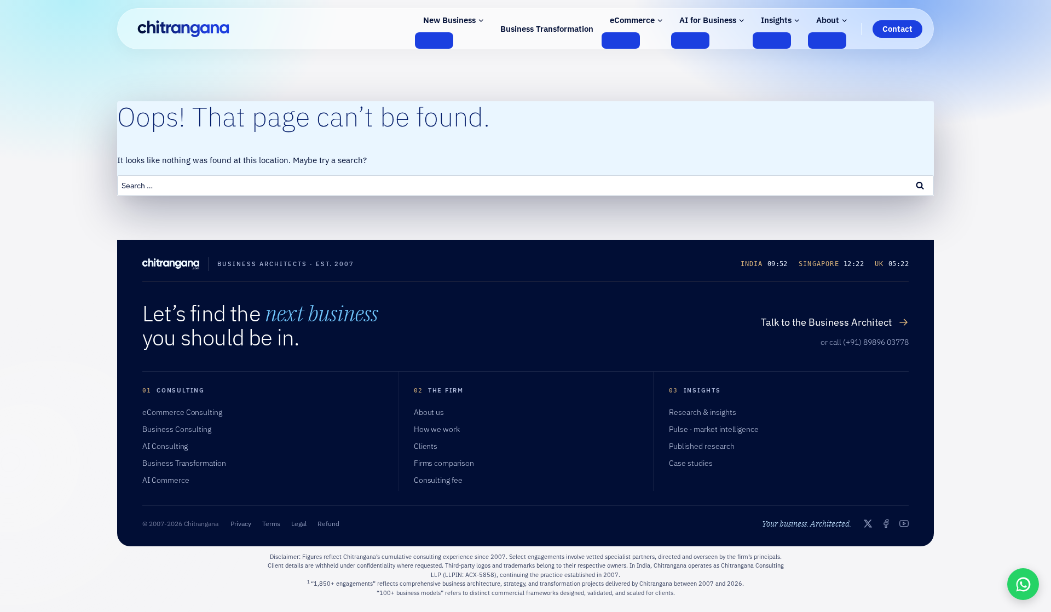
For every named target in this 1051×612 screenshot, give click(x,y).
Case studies (691, 463)
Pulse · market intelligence (714, 429)
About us (429, 412)
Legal (299, 523)
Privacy (240, 523)
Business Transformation (546, 29)
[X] (868, 523)
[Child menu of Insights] (772, 40)
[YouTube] (904, 523)
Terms (271, 523)
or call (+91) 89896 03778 (865, 342)
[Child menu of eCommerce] (621, 40)
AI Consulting (165, 446)
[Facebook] (886, 523)
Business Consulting (176, 429)
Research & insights (702, 412)
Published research (701, 446)
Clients (426, 446)
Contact (897, 29)
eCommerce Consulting (182, 412)
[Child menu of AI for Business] (690, 40)
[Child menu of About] (827, 40)
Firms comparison (444, 463)
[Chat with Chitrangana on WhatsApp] (1023, 584)
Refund (328, 523)
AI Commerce (165, 480)
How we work (437, 429)
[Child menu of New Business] (434, 40)
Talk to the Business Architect (835, 322)
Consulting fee (438, 480)
